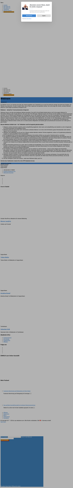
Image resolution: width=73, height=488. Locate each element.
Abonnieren (29, 15)
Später (44, 15)
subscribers (29, 18)
